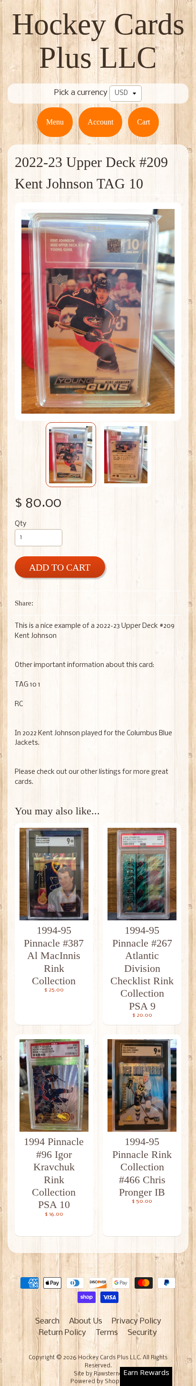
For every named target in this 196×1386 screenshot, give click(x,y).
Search (47, 1321)
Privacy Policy (136, 1321)
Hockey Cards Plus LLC (98, 40)
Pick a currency (81, 92)
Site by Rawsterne (98, 1374)
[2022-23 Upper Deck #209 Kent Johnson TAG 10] (71, 454)
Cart (143, 122)
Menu (55, 122)
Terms (107, 1332)
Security (142, 1332)
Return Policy (62, 1332)
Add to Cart (59, 567)
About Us (85, 1321)
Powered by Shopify (98, 1382)
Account (100, 122)
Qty (20, 524)
